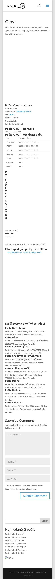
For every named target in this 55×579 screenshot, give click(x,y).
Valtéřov (17, 402)
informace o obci (24, 111)
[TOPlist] (9, 558)
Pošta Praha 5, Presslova (15, 537)
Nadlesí (16, 390)
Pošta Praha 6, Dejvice (14, 553)
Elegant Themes (27, 572)
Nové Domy (17, 252)
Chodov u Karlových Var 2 (26, 355)
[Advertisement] (27, 71)
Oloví (9, 252)
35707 (11, 114)
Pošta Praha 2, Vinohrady (15, 550)
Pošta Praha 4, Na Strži (14, 534)
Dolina (16, 380)
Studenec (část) (34, 252)
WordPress (27, 575)
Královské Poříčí (21, 368)
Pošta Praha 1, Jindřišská (15, 543)
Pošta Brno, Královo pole (15, 546)
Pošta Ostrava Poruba (14, 540)
